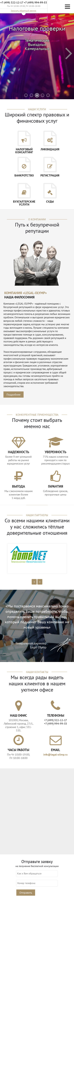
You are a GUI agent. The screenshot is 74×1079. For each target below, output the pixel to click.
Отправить (25, 892)
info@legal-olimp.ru (55, 754)
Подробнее (13, 394)
